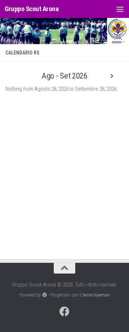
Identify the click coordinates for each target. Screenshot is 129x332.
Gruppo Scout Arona (31, 9)
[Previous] (17, 76)
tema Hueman (96, 295)
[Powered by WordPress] (44, 295)
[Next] (112, 76)
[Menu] (120, 9)
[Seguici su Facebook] (64, 312)
